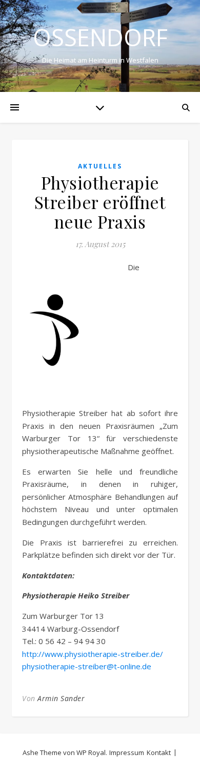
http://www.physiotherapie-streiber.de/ (92, 654)
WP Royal (91, 752)
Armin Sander (61, 698)
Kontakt (159, 752)
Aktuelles (100, 166)
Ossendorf (100, 37)
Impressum (126, 752)
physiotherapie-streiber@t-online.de (86, 666)
